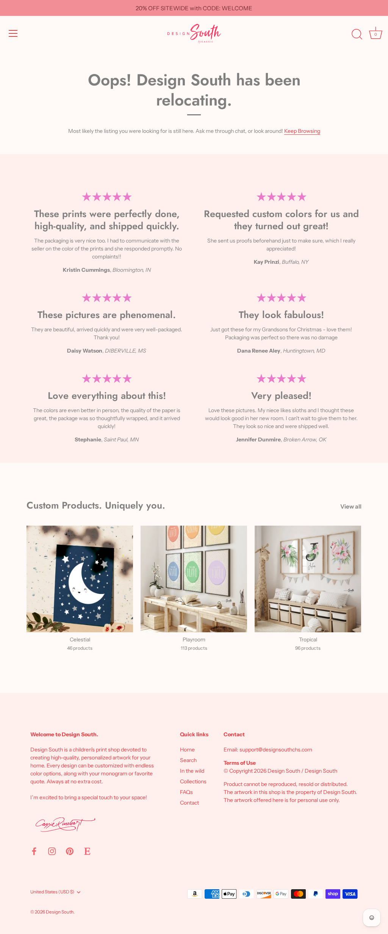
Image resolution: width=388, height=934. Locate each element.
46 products (79, 648)
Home (187, 749)
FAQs (186, 792)
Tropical (308, 639)
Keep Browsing (302, 131)
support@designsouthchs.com (275, 749)
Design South (60, 912)
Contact (189, 802)
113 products (194, 648)
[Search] (357, 34)
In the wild (192, 770)
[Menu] (13, 33)
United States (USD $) (52, 892)
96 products (308, 648)
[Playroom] (194, 579)
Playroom (194, 639)
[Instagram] (52, 850)
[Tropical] (308, 579)
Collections (193, 781)
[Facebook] (34, 850)
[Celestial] (80, 579)
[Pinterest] (70, 850)
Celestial (80, 639)
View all (350, 506)
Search (188, 760)
